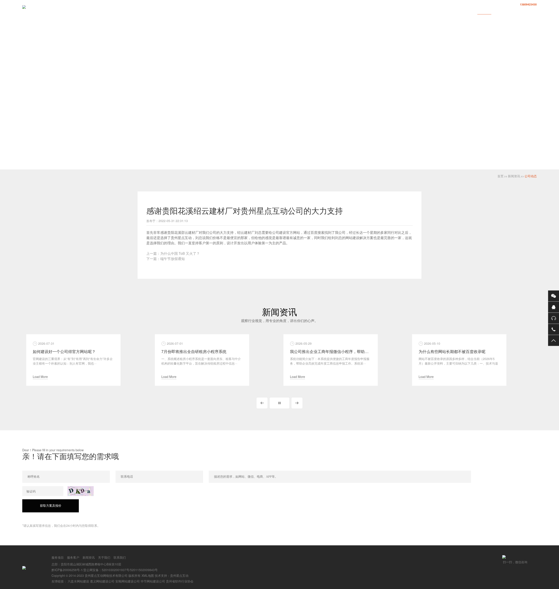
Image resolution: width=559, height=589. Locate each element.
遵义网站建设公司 (102, 581)
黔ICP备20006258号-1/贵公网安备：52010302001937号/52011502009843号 (105, 570)
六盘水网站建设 (78, 581)
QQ (553, 306)
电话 (553, 329)
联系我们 (530, 11)
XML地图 (147, 575)
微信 (553, 295)
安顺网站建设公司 (127, 581)
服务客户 (462, 11)
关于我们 (507, 11)
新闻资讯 (484, 11)
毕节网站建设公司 (153, 581)
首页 (419, 11)
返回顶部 (553, 340)
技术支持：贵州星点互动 (171, 575)
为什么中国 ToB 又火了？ (180, 253)
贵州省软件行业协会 (179, 581)
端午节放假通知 (172, 258)
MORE (279, 403)
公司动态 (530, 176)
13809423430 (528, 4)
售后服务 (553, 318)
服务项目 (439, 11)
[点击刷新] (80, 491)
